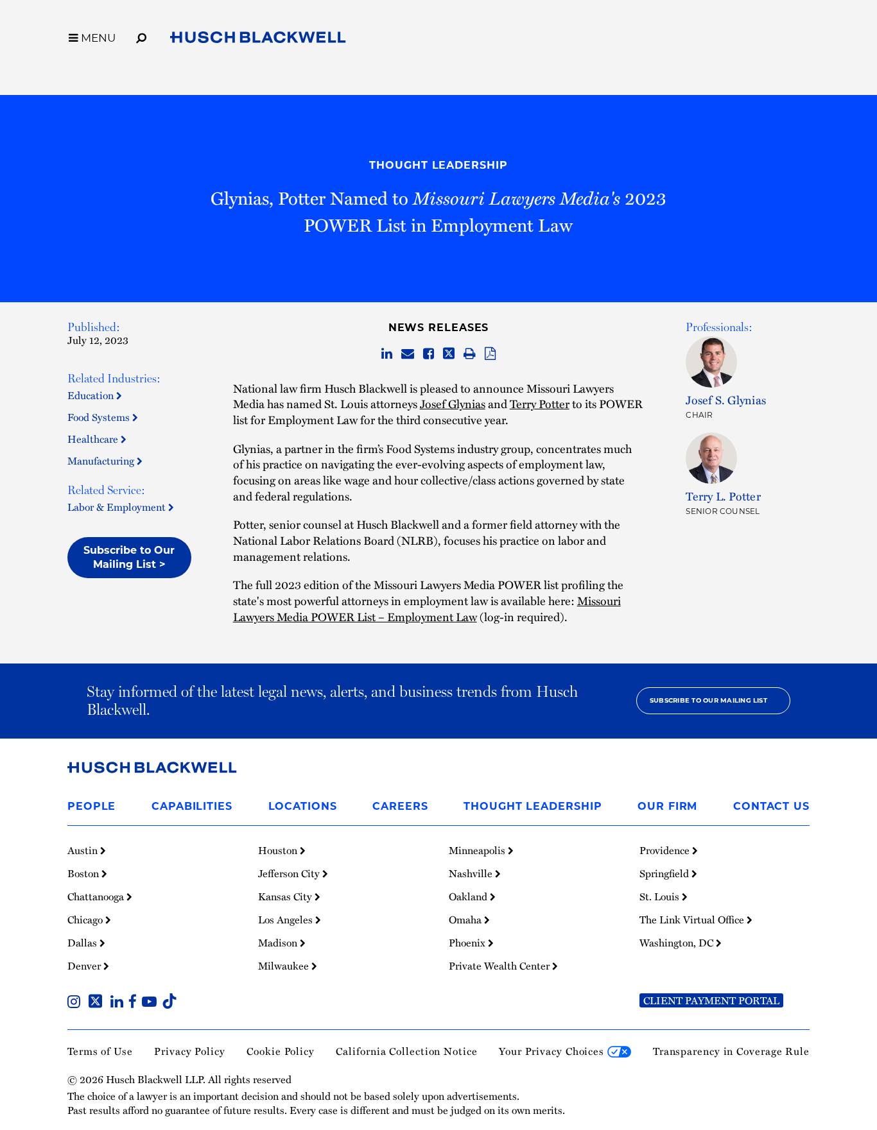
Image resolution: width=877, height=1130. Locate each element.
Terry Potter (539, 403)
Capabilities (192, 806)
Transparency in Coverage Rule (731, 1051)
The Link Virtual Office (693, 919)
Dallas (83, 943)
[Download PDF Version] (490, 354)
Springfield (665, 873)
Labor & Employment (117, 507)
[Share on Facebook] (428, 354)
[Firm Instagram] (76, 1003)
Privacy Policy (189, 1051)
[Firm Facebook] (135, 1003)
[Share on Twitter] (449, 354)
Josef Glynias (452, 403)
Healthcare (94, 439)
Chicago (86, 919)
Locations (302, 806)
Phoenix (468, 943)
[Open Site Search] (141, 35)
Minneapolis (478, 850)
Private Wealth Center (500, 966)
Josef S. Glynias (726, 399)
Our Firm (667, 806)
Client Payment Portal (711, 1000)
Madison (279, 943)
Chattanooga (96, 896)
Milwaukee (284, 966)
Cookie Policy (281, 1051)
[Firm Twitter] (97, 1003)
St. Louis (660, 896)
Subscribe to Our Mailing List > (129, 557)
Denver (85, 966)
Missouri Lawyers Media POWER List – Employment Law (427, 608)
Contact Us (771, 806)
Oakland (469, 896)
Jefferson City (290, 873)
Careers (400, 806)
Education (91, 395)
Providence (665, 850)
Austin (83, 850)
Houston (279, 850)
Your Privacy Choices (553, 1051)
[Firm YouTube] (152, 1003)
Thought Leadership (438, 165)
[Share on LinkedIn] (386, 354)
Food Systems (99, 417)
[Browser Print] (469, 354)
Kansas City (286, 896)
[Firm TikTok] (169, 1003)
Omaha (466, 919)
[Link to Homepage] (258, 39)
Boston (84, 873)
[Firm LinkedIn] (119, 1003)
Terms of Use (100, 1051)
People (91, 806)
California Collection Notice (406, 1051)
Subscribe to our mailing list (708, 700)
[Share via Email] (407, 354)
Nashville (472, 873)
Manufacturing (102, 460)
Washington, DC (677, 943)
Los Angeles (286, 919)
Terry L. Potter (723, 495)
